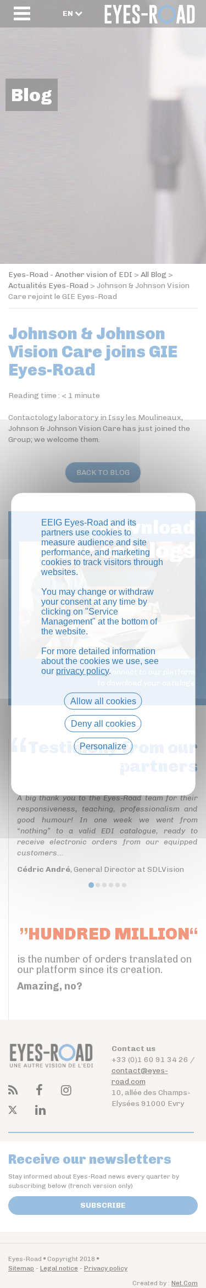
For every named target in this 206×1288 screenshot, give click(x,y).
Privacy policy (103, 765)
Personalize (103, 746)
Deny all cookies (103, 723)
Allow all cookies (103, 700)
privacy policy (82, 670)
